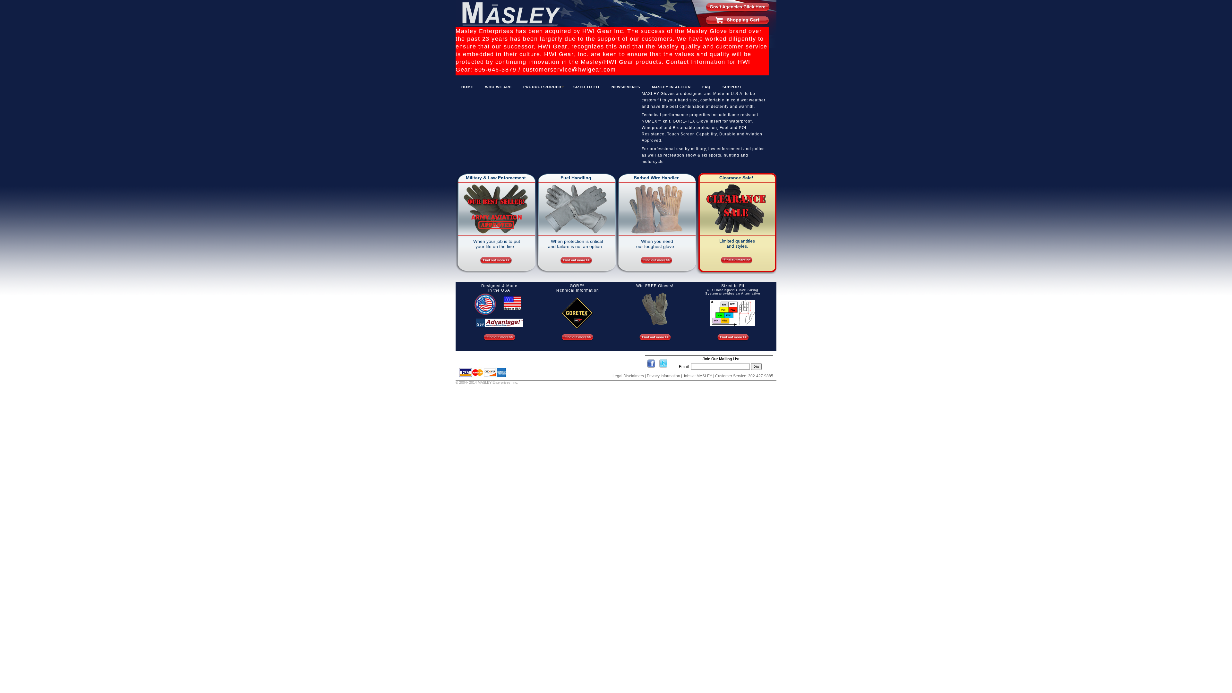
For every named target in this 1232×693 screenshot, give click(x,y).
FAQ (706, 87)
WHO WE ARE (498, 87)
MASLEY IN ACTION (671, 87)
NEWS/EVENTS (626, 87)
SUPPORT (732, 87)
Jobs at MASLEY (697, 376)
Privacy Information (663, 376)
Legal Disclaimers (628, 376)
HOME (467, 87)
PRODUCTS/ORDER (542, 87)
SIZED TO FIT (586, 87)
